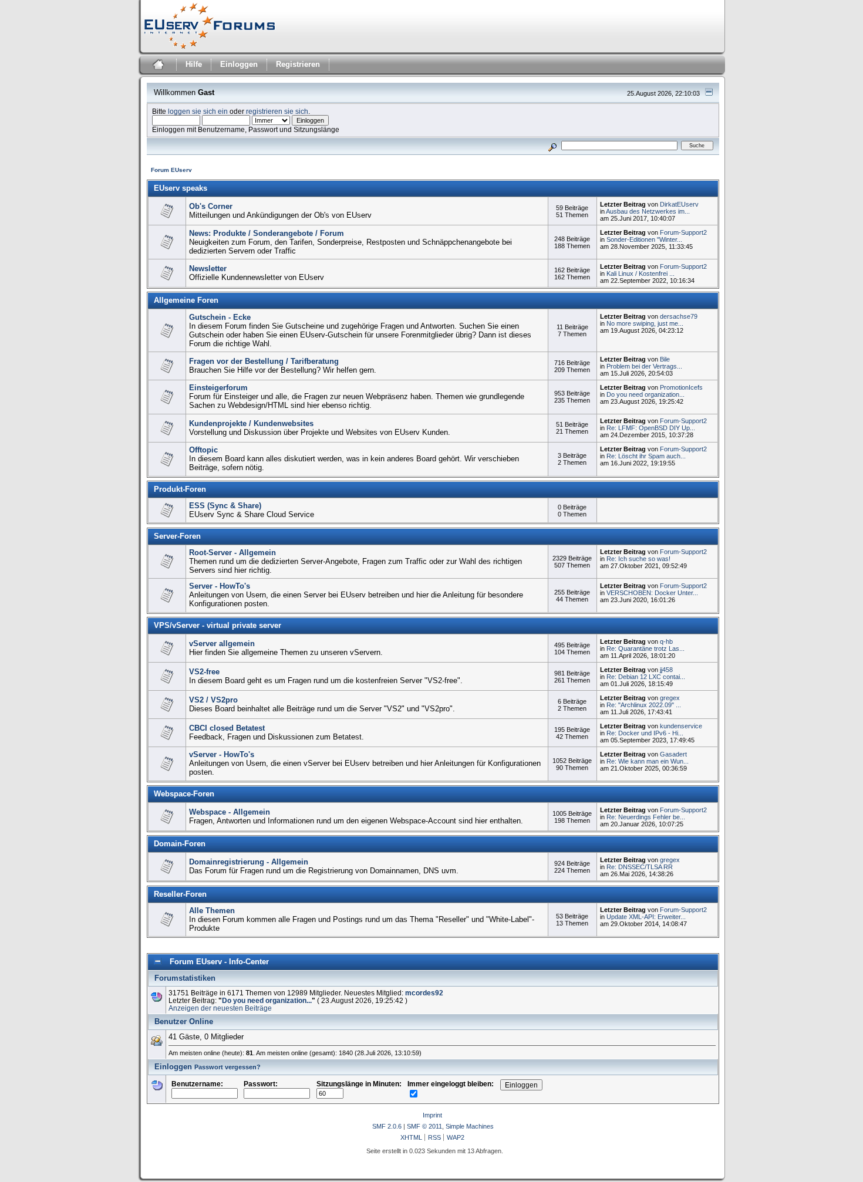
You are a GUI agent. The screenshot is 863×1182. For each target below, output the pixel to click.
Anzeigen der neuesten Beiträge (220, 1008)
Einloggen (239, 64)
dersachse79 (678, 316)
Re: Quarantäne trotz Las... (645, 648)
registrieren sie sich (277, 111)
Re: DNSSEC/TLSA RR (639, 866)
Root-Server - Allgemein (232, 552)
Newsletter (208, 268)
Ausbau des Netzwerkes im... (648, 211)
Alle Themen (212, 910)
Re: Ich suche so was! (638, 558)
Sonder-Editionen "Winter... (644, 239)
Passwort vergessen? (227, 1066)
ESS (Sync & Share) (225, 505)
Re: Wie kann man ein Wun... (647, 761)
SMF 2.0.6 (387, 1126)
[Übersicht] (157, 66)
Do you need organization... (645, 394)
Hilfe (194, 64)
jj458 (666, 669)
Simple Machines (470, 1126)
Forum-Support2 (683, 232)
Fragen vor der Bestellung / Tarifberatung (264, 361)
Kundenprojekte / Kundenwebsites (251, 423)
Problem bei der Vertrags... (644, 366)
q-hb (666, 641)
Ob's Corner (210, 206)
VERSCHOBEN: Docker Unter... (652, 592)
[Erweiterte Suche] (552, 145)
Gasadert (673, 754)
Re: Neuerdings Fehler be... (645, 816)
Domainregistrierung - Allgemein (248, 861)
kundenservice (681, 726)
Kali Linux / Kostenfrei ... (640, 273)
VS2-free (204, 671)
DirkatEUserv (679, 204)
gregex (670, 697)
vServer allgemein (222, 643)
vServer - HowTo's (221, 754)
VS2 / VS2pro (213, 699)
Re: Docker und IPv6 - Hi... (644, 733)
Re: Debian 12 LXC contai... (645, 676)
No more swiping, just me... (644, 323)
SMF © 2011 (424, 1126)
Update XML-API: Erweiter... (646, 916)
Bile (665, 359)
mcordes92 (424, 993)
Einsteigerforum (218, 387)
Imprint (432, 1115)
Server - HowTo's (219, 586)
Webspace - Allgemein (229, 812)
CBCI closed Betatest (227, 728)
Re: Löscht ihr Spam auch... (646, 456)
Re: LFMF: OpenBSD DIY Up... (650, 427)
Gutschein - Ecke (220, 317)
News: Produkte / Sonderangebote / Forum (266, 233)
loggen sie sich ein (198, 111)
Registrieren (298, 64)
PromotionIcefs (681, 387)
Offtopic (203, 449)
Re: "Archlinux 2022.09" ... (643, 704)
